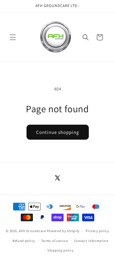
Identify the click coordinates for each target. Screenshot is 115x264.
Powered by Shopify (63, 231)
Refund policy (23, 240)
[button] (13, 37)
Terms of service (54, 240)
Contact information (91, 240)
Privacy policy (97, 231)
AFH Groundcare (32, 231)
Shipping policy (60, 250)
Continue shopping (57, 132)
